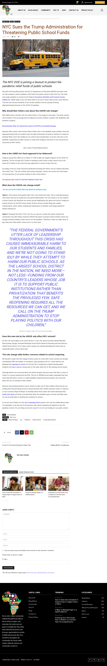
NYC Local (17, 21)
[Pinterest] (27, 432)
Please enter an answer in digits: (12, 555)
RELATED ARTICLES (10, 472)
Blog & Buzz (11, 18)
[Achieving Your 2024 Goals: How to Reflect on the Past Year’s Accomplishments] (58, 483)
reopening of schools (18, 364)
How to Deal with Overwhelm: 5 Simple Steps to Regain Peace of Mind (12, 494)
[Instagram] (94, 660)
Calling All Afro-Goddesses (60, 445)
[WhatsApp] (31, 432)
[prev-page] (3, 501)
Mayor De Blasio (13, 419)
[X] (22, 432)
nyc (21, 419)
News (12, 21)
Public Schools (37, 419)
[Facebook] (17, 432)
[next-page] (7, 501)
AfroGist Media (11, 414)
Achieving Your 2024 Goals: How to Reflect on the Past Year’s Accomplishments (58, 494)
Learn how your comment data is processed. (41, 573)
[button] (102, 10)
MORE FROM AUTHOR (26, 472)
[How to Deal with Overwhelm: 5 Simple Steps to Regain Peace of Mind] (12, 483)
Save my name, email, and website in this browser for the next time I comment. (29, 550)
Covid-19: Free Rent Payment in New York (28, 180)
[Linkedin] (99, 660)
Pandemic (27, 419)
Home (4, 18)
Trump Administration (49, 419)
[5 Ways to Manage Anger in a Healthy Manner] (35, 483)
